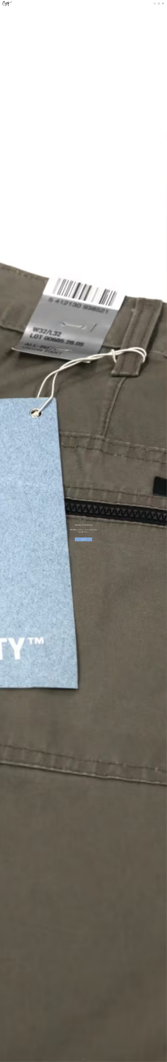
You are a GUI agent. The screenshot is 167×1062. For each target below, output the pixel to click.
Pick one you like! (83, 540)
